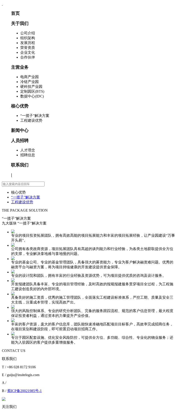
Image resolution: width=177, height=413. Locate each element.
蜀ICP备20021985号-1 (24, 391)
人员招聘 (20, 140)
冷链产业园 (29, 82)
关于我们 (20, 23)
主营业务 (20, 67)
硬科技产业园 (31, 86)
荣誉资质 (27, 48)
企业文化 (27, 52)
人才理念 (27, 150)
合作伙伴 (27, 57)
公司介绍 (27, 33)
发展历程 (27, 43)
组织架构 (27, 38)
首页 (15, 13)
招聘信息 (27, 155)
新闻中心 (20, 130)
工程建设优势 (31, 120)
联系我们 (20, 164)
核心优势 (20, 105)
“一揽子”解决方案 (34, 116)
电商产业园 (29, 77)
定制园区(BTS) (32, 91)
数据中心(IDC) (32, 96)
